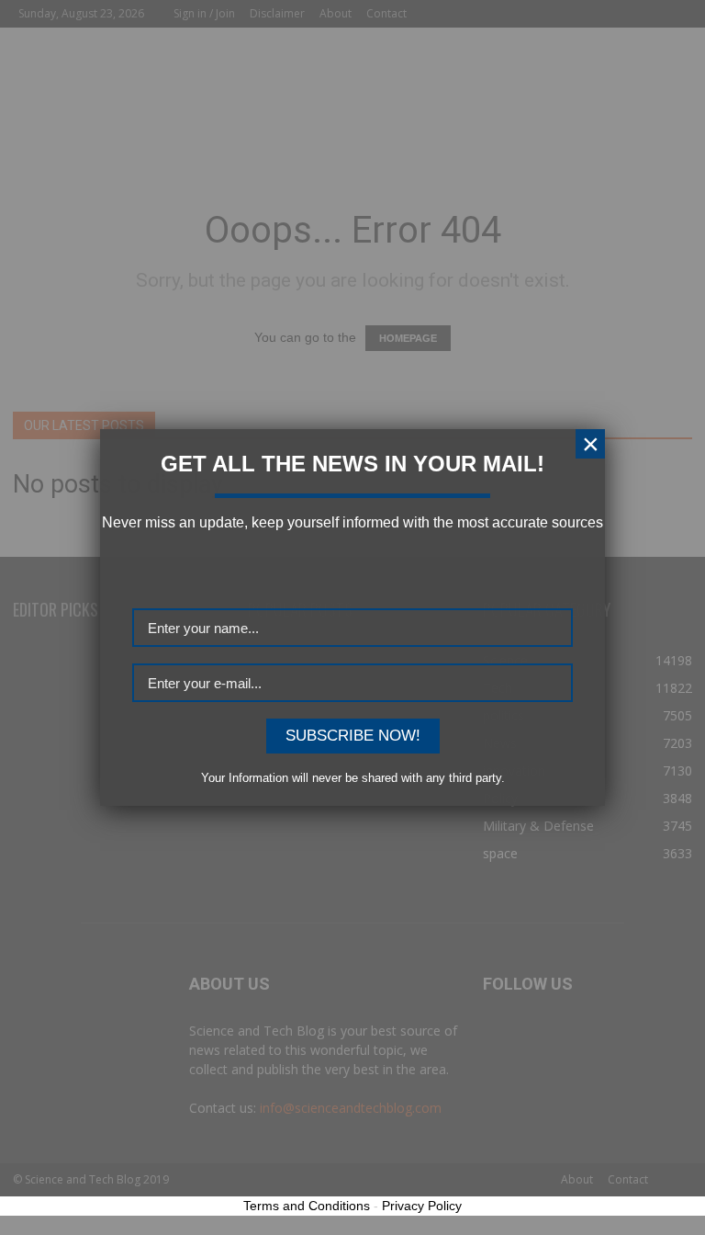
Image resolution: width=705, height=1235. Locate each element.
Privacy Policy (422, 1205)
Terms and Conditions (306, 1205)
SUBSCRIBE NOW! (352, 735)
